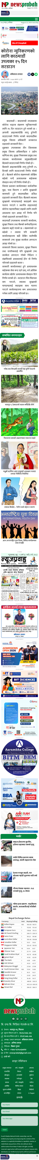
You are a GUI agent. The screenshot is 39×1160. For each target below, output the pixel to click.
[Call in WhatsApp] (21, 1019)
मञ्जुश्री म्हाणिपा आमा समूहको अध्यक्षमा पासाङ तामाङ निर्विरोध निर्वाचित (19, 473)
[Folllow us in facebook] (13, 1019)
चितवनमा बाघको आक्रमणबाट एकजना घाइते (19, 438)
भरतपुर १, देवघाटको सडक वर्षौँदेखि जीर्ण (19, 404)
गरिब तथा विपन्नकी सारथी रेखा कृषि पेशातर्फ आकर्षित (19, 370)
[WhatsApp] (36, 74)
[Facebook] (29, 74)
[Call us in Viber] (26, 1019)
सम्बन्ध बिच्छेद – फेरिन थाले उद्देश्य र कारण (19, 507)
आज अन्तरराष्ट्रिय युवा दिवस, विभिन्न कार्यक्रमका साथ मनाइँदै (19, 542)
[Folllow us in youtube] (17, 1019)
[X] (32, 74)
